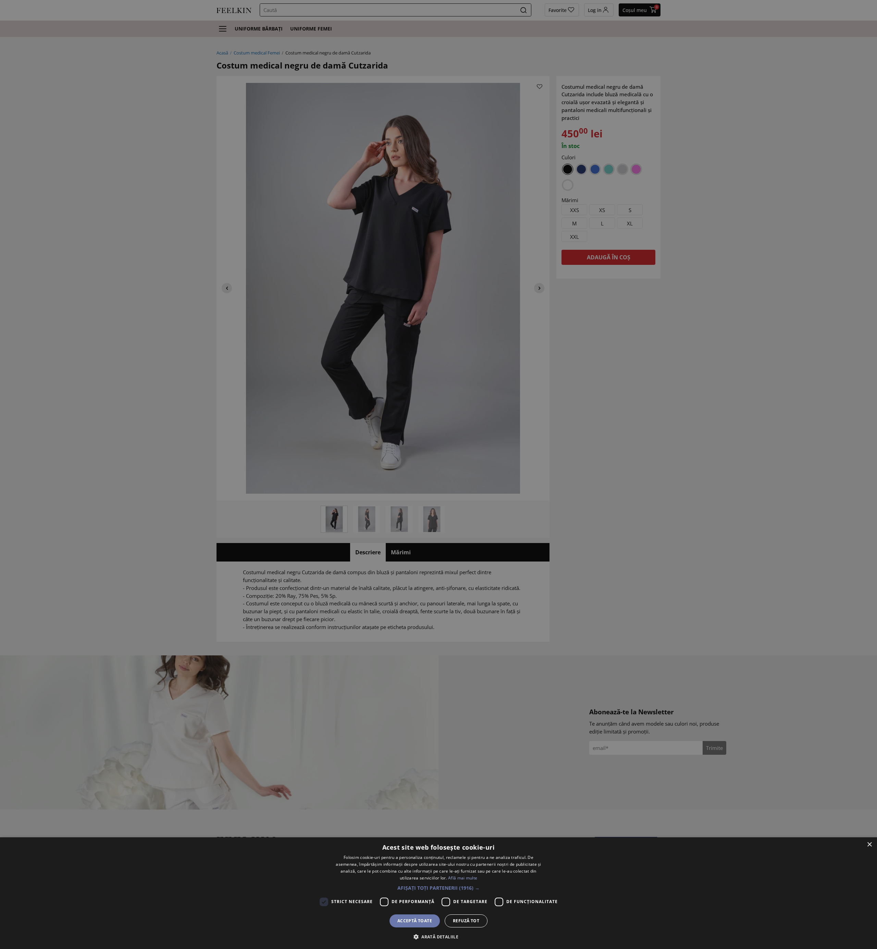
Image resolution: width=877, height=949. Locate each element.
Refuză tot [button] (466, 921)
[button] (438, 887)
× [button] (869, 844)
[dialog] (438, 893)
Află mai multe (462, 878)
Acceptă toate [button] (414, 921)
